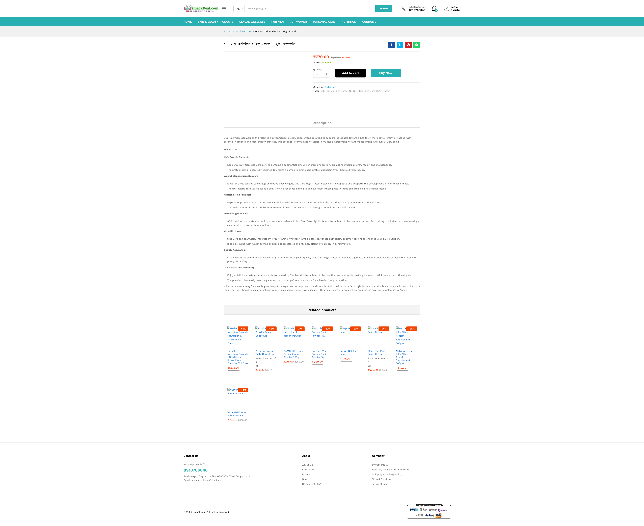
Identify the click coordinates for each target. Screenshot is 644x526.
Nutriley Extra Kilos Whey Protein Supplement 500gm (404, 357)
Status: (317, 62)
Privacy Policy (380, 464)
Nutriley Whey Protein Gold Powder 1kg (320, 354)
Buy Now (385, 73)
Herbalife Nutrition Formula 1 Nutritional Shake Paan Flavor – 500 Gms (237, 357)
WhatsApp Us (416, 7)
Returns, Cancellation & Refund (390, 469)
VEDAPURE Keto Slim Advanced (236, 414)
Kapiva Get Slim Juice (349, 352)
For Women (298, 21)
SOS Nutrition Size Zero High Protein (369, 91)
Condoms (369, 21)
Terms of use (379, 484)
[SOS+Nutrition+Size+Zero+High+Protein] (400, 45)
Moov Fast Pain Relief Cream (376, 352)
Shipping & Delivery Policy (387, 474)
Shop (305, 479)
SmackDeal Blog (311, 484)
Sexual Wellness (252, 21)
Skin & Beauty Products (215, 21)
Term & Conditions (382, 479)
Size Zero (340, 91)
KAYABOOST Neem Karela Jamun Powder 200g (294, 354)
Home (188, 21)
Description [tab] (322, 122)
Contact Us (308, 469)
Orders (306, 474)
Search (384, 8)
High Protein (327, 91)
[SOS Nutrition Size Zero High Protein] (391, 45)
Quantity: (317, 70)
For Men (277, 21)
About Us (307, 464)
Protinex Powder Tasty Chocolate (265, 352)
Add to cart (350, 73)
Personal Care (324, 21)
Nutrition (348, 21)
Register (455, 10)
